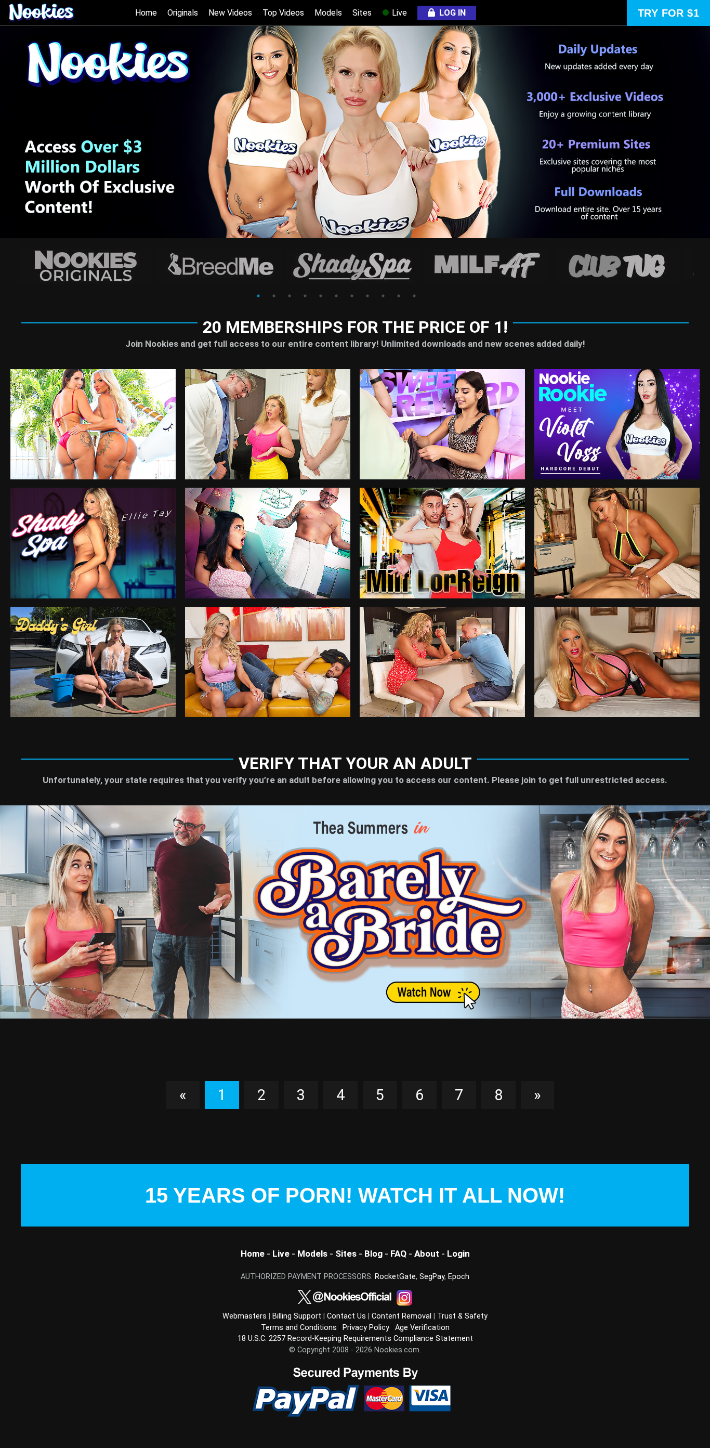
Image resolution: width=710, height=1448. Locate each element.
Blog (373, 1253)
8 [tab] (367, 296)
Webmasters (244, 1316)
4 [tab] (305, 296)
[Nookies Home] (52, 13)
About (426, 1253)
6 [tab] (336, 296)
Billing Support (296, 1316)
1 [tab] (258, 296)
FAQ (398, 1253)
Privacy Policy (366, 1327)
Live (398, 13)
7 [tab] (352, 296)
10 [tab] (398, 296)
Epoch (458, 1276)
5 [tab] (320, 296)
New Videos (230, 13)
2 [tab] (274, 296)
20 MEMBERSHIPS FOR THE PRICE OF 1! (355, 327)
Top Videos (283, 13)
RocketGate (395, 1276)
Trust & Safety (462, 1316)
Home (146, 13)
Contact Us (346, 1316)
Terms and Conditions (299, 1327)
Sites (362, 13)
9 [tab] (383, 296)
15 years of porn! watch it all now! (355, 1195)
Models (328, 13)
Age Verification (422, 1327)
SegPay (431, 1276)
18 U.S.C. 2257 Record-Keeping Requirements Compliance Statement (355, 1338)
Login (457, 1253)
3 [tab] (289, 296)
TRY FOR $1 (668, 13)
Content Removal (401, 1316)
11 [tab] (414, 296)
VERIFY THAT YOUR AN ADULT (355, 763)
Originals (182, 13)
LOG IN (450, 13)
